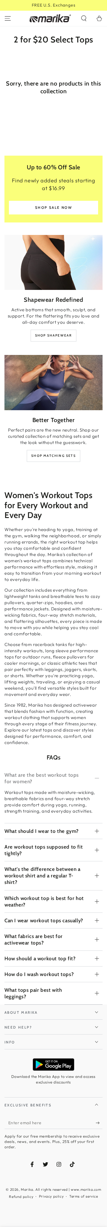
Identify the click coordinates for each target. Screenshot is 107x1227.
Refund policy (21, 1196)
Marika (27, 1189)
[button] (84, 18)
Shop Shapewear (53, 335)
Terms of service (83, 1196)
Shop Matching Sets (53, 456)
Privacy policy (51, 1196)
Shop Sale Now (53, 207)
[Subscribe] (99, 1123)
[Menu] (7, 18)
